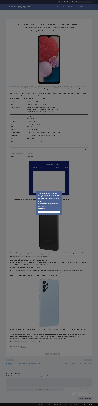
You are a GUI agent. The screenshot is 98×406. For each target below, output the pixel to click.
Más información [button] (42, 206)
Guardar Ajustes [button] (49, 211)
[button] (39, 208)
